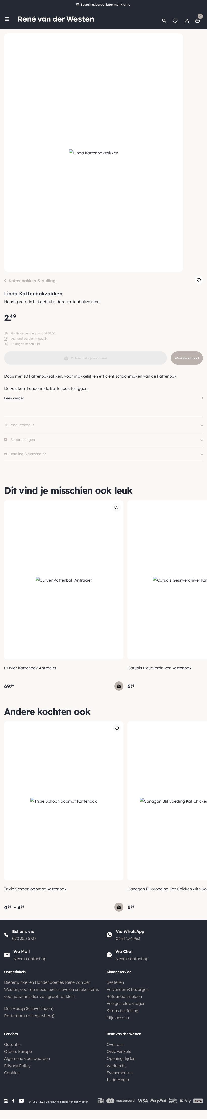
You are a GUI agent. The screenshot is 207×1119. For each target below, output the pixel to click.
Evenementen (120, 1072)
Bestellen (115, 982)
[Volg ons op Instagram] (6, 1101)
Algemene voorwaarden (27, 1058)
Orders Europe (18, 1051)
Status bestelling (122, 1010)
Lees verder (14, 398)
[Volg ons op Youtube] (21, 1101)
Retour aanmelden (124, 996)
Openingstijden (121, 1058)
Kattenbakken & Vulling (32, 280)
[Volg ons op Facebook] (13, 1101)
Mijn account (119, 1017)
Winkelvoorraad (187, 358)
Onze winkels (119, 1051)
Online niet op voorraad (89, 358)
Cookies (11, 1072)
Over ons (115, 1044)
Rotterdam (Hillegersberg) (29, 1015)
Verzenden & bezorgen (128, 989)
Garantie (12, 1044)
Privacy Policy (17, 1065)
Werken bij (116, 1065)
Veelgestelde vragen (126, 1003)
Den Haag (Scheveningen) (29, 1008)
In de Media (118, 1079)
